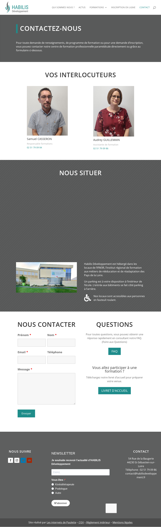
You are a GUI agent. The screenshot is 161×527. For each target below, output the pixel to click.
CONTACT (144, 7)
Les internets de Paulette (61, 522)
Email (23, 352)
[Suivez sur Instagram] (16, 460)
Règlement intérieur (98, 522)
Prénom (24, 335)
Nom (52, 335)
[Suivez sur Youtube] (29, 460)
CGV (81, 522)
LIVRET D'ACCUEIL (114, 390)
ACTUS (82, 7)
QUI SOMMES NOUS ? (63, 7)
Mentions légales (123, 522)
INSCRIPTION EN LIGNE (123, 7)
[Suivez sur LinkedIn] (23, 460)
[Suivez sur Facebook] (10, 460)
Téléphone (54, 352)
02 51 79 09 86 (100, 148)
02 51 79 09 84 (34, 147)
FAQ (114, 351)
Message (25, 369)
